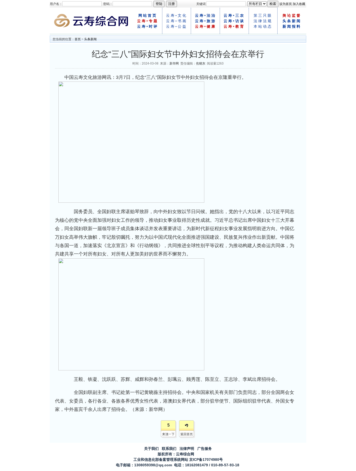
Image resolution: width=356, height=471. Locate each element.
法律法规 (263, 21)
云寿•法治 (205, 16)
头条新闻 (292, 21)
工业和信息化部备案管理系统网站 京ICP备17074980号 (178, 459)
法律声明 (187, 448)
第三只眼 (263, 16)
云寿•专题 (147, 21)
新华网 (174, 63)
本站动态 (263, 26)
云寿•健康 (205, 26)
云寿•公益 (176, 26)
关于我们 (151, 448)
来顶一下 (168, 434)
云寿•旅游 (205, 21)
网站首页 (147, 16)
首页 (78, 39)
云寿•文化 (176, 16)
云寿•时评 (147, 26)
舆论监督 (292, 16)
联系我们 (169, 448)
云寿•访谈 (234, 21)
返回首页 (186, 434)
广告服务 (204, 448)
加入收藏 (299, 4)
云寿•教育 (234, 26)
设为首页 (285, 4)
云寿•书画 (176, 21)
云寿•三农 (234, 16)
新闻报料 (292, 26)
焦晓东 (200, 63)
